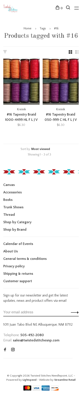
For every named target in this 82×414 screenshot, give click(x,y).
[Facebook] (5, 350)
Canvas (9, 185)
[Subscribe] (73, 312)
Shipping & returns (18, 274)
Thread (9, 215)
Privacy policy (14, 266)
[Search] (68, 8)
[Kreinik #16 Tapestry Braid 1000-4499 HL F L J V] (21, 82)
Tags (43, 28)
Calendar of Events (18, 244)
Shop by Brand (14, 230)
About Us (10, 251)
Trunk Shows (13, 207)
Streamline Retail (65, 379)
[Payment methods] (27, 389)
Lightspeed (30, 379)
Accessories (12, 192)
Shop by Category (17, 222)
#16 (56, 28)
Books (7, 200)
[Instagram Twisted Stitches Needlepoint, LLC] (13, 350)
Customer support (17, 281)
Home (27, 28)
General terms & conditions (25, 259)
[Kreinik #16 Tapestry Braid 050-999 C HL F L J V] (61, 82)
